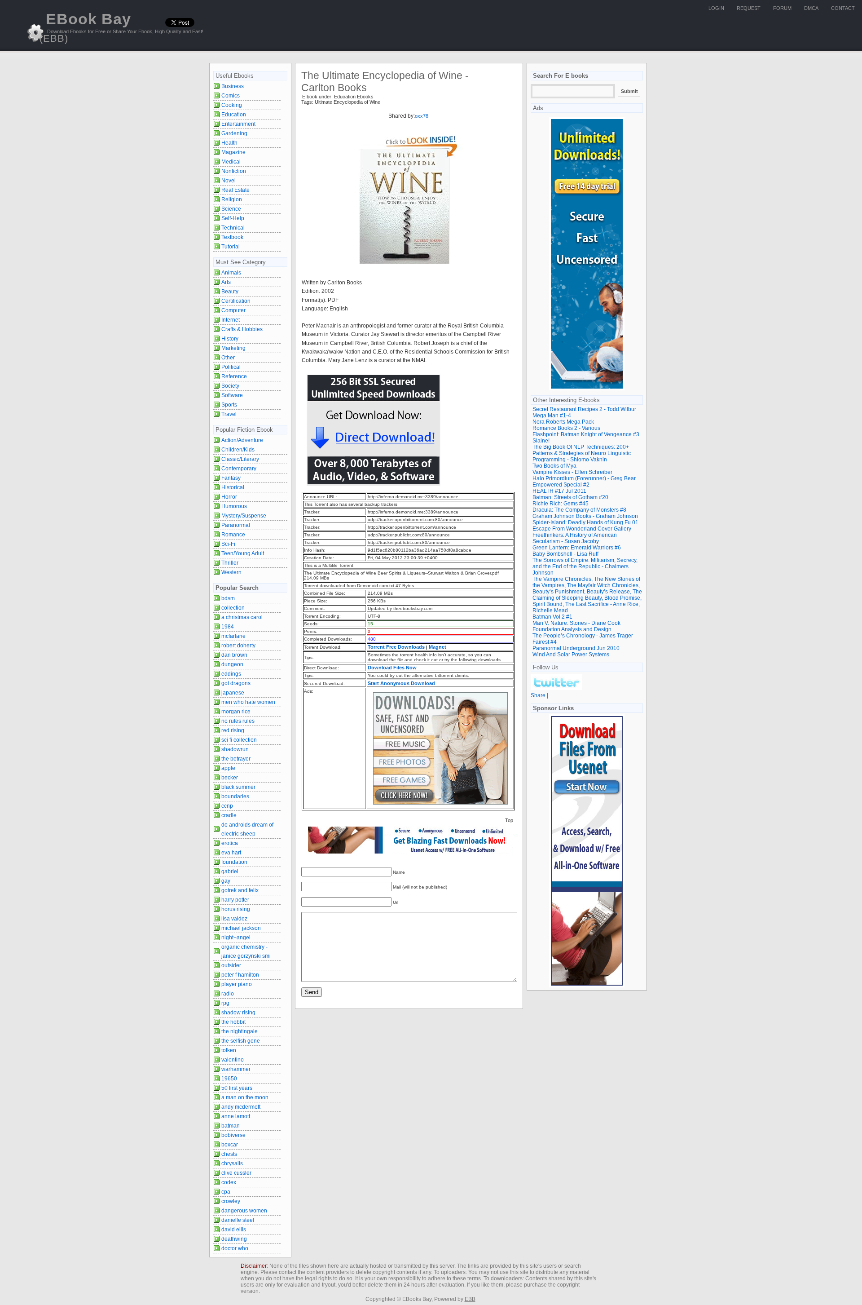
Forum (782, 8)
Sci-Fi (228, 544)
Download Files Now (392, 667)
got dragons (236, 683)
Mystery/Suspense (243, 516)
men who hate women (248, 702)
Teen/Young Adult (242, 553)
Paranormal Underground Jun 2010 (576, 648)
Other (228, 357)
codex (228, 1182)
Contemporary (238, 468)
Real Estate (235, 190)
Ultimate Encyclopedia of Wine (347, 102)
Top (509, 820)
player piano (236, 984)
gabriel (229, 871)
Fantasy (231, 478)
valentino (232, 1060)
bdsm (228, 598)
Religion (231, 199)
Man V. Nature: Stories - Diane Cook (576, 623)
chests (229, 1154)
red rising (232, 730)
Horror (229, 497)
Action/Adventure (242, 440)
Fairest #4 (544, 642)
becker (229, 777)
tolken (228, 1050)
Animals (231, 273)
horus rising (235, 909)
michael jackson (241, 928)
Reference (234, 376)
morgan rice (236, 711)
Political (231, 367)
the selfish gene (240, 1041)
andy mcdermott (240, 1107)
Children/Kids (238, 450)
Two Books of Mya (554, 466)
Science (231, 209)
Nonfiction (233, 171)
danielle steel (237, 1220)
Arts (226, 282)
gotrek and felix (240, 890)
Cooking (231, 105)
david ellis (233, 1229)
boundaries (235, 796)
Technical (233, 228)
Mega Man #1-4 (551, 415)
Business (232, 86)
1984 (227, 627)
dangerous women (244, 1211)
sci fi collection (239, 740)
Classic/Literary (240, 459)
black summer (238, 787)
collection (233, 608)
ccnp (227, 806)
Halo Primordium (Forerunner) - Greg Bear (584, 478)
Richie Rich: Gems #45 (560, 503)
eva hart (231, 852)
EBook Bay (85, 27)
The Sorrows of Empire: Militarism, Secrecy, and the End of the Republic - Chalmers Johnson (585, 566)
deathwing (234, 1239)
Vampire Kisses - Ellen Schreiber (572, 472)
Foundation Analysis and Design (571, 629)
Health (229, 143)
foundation (234, 862)
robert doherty (238, 645)
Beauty (229, 291)
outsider (231, 965)
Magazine (233, 152)
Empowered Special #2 (560, 485)
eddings (231, 674)
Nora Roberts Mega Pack (563, 422)
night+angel (236, 937)
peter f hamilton (240, 975)
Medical (231, 162)
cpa (225, 1192)
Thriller (229, 563)
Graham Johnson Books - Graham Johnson (585, 516)
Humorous (234, 506)
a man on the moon (244, 1097)
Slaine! (541, 441)
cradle (229, 815)
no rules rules (238, 721)
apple (228, 768)
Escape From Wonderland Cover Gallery (581, 529)
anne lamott (235, 1116)
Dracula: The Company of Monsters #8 (579, 510)
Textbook (232, 237)
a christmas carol (242, 617)
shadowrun (235, 749)
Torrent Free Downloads (396, 647)
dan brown (234, 655)
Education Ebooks (354, 96)
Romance (233, 534)
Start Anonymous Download (401, 683)
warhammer (236, 1069)
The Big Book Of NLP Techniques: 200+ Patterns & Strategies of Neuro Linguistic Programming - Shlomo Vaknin (581, 453)
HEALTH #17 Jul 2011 (559, 491)
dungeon (232, 664)
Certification (236, 301)
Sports (229, 405)
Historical (232, 487)
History (229, 339)
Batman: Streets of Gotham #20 (570, 497)
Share (538, 695)
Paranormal (235, 525)
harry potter (235, 900)
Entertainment (238, 124)
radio (227, 994)
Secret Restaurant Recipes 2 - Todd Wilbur (584, 409)
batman (230, 1126)
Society (230, 386)
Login (716, 8)
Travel (229, 414)
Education (233, 114)
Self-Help (232, 218)
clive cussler (236, 1173)
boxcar (229, 1144)
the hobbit (233, 1022)
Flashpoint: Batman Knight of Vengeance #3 (585, 434)
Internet (230, 320)
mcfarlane (233, 636)
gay (225, 881)
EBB (470, 1299)
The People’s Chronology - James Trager (582, 636)
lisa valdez (234, 919)
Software (232, 395)
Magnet (437, 647)
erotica (229, 843)
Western (231, 572)
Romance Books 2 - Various (566, 428)
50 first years (236, 1088)
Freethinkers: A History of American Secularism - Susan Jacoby (574, 538)
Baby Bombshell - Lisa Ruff (565, 554)
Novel (228, 180)
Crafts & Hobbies (242, 329)
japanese (232, 693)
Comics (230, 96)
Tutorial (230, 246)
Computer (233, 310)
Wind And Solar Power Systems (570, 654)
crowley (230, 1201)
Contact (843, 8)
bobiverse (233, 1135)
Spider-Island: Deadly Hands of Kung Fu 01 (585, 522)
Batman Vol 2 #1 (552, 617)
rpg (225, 1003)
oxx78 (421, 116)
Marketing (233, 348)
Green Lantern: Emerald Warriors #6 (576, 547)
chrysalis (232, 1163)
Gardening (234, 133)
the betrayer (236, 759)
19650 (229, 1078)
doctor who (234, 1248)
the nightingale (239, 1031)
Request (749, 8)
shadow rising (238, 1012)
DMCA (811, 8)
